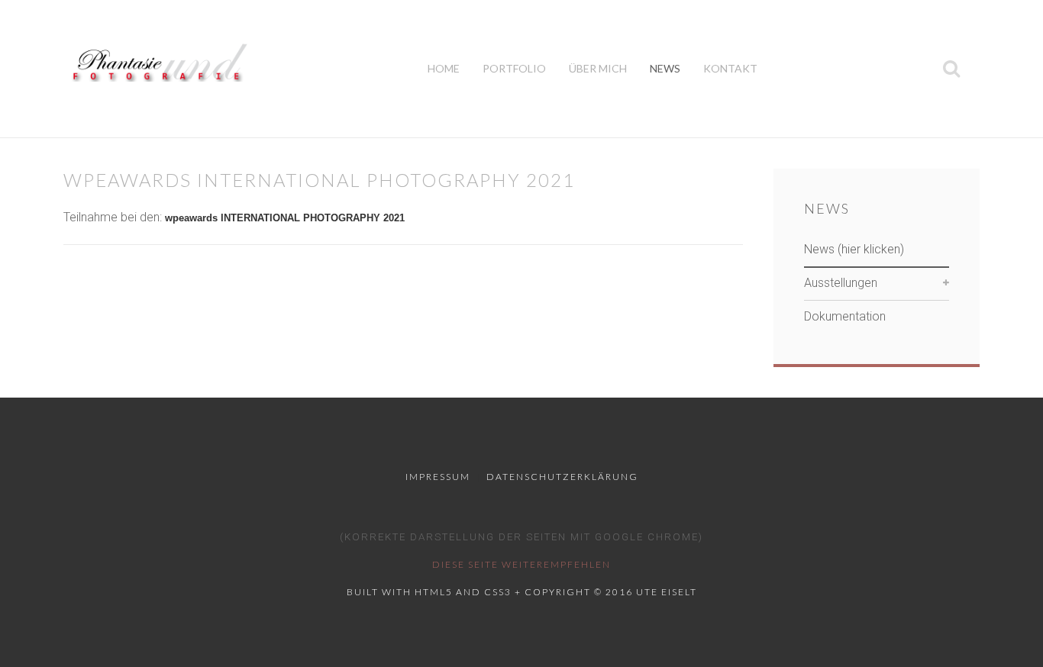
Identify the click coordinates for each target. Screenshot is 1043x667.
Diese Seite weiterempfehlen (521, 564)
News (665, 68)
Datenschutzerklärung (562, 476)
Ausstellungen (840, 283)
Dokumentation (845, 316)
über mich (598, 68)
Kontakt (730, 68)
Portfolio (514, 68)
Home (444, 68)
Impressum (437, 476)
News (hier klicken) (854, 249)
